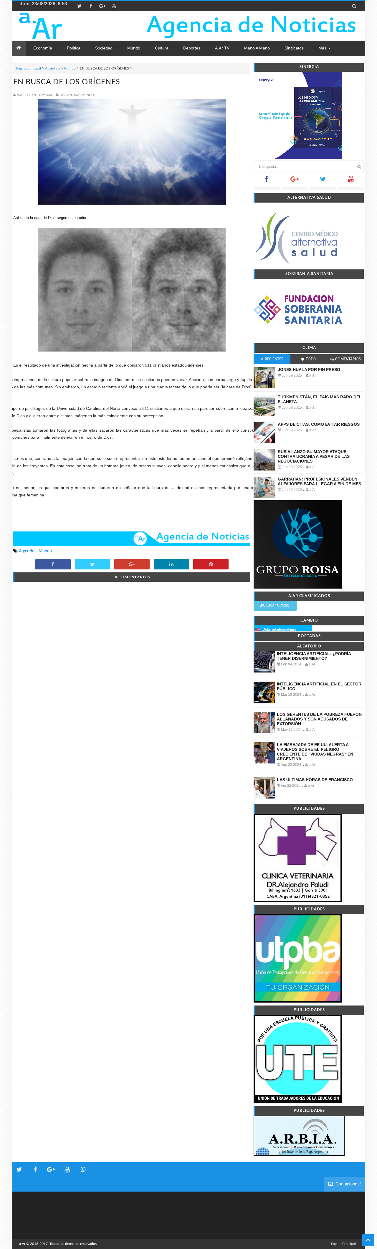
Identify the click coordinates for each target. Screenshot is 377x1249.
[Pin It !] (211, 565)
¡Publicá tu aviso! (275, 605)
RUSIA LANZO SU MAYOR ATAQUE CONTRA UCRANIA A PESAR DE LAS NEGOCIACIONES (314, 456)
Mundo (70, 68)
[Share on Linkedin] (171, 565)
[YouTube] (351, 181)
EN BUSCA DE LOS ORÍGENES (66, 82)
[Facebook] (267, 181)
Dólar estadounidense (279, 629)
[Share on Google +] (132, 565)
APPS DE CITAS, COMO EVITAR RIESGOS (319, 424)
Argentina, (70, 95)
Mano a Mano (257, 48)
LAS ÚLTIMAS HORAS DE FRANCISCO (315, 779)
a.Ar (22, 1243)
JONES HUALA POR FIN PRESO (309, 369)
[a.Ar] (61, 26)
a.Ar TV (222, 48)
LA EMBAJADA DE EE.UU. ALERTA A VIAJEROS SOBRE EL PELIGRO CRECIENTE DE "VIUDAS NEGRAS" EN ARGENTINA (315, 751)
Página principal (28, 68)
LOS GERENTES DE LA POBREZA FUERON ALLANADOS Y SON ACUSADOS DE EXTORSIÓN (319, 719)
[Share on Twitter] (92, 565)
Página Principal (343, 1243)
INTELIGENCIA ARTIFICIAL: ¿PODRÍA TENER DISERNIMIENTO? (314, 656)
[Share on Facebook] (53, 565)
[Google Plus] (295, 181)
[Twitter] (323, 181)
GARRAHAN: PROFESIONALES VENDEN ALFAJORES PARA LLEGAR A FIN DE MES (319, 481)
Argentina (52, 68)
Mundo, (88, 95)
